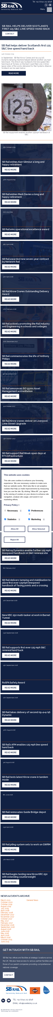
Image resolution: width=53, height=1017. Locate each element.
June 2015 (5, 942)
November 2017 (7, 917)
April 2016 (5, 935)
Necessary (12, 510)
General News (32, 900)
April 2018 (5, 911)
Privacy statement (16, 1009)
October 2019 (6, 904)
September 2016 (8, 927)
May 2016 (5, 933)
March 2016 (6, 937)
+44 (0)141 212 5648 (25, 1000)
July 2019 (5, 908)
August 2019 (6, 906)
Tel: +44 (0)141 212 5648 (42, 2)
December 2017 (7, 915)
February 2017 (7, 923)
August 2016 (6, 929)
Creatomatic (14, 1011)
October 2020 (7, 902)
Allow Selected (38, 529)
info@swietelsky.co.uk (28, 1003)
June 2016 (5, 931)
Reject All (14, 539)
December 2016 (7, 925)
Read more (14, 73)
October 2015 (6, 940)
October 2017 (6, 919)
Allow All (14, 529)
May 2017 (5, 921)
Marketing (36, 519)
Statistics (11, 519)
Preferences (37, 510)
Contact (9, 34)
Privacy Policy (11, 505)
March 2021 (5, 900)
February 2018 (7, 913)
